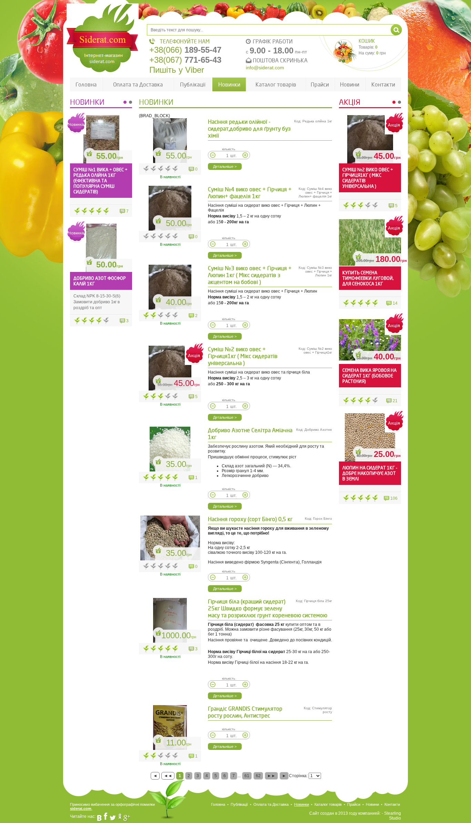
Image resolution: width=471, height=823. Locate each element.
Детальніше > (225, 166)
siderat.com (80, 808)
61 (246, 775)
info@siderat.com (265, 67)
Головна (86, 84)
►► (271, 775)
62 (258, 775)
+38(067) (185, 59)
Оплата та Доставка (138, 84)
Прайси (320, 84)
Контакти (383, 84)
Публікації (193, 84)
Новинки (229, 84)
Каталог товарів (275, 84)
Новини (349, 84)
